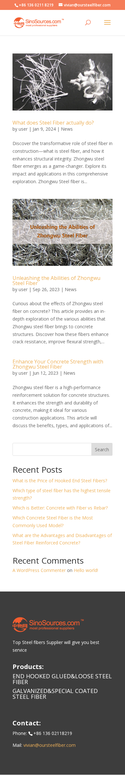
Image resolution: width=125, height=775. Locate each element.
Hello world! (86, 570)
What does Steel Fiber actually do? (53, 122)
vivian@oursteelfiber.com (49, 745)
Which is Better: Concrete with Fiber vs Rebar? (60, 508)
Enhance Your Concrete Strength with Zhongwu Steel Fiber (58, 364)
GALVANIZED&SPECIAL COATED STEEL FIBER (55, 693)
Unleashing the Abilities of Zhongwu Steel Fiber (56, 280)
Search (102, 449)
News (67, 129)
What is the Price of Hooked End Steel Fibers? (60, 480)
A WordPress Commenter (39, 570)
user (23, 129)
